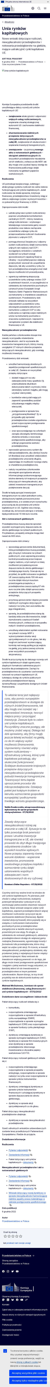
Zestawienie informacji (19, 1154)
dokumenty (28, 1162)
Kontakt (5, 1304)
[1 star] (5, 1236)
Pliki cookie (7, 1319)
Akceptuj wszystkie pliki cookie (28, 1373)
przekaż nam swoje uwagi (19, 1243)
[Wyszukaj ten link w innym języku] (29, 1150)
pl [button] (33, 8)
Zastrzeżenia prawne (12, 1330)
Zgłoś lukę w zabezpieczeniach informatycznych (24, 1309)
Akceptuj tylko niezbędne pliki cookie (29, 1380)
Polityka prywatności (11, 1325)
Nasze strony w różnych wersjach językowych (24, 1314)
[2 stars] (7, 1236)
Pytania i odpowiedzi (18, 1150)
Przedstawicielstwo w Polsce (15, 1221)
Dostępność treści (10, 1335)
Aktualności (9, 22)
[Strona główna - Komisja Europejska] (8, 8)
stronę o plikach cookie (27, 1362)
